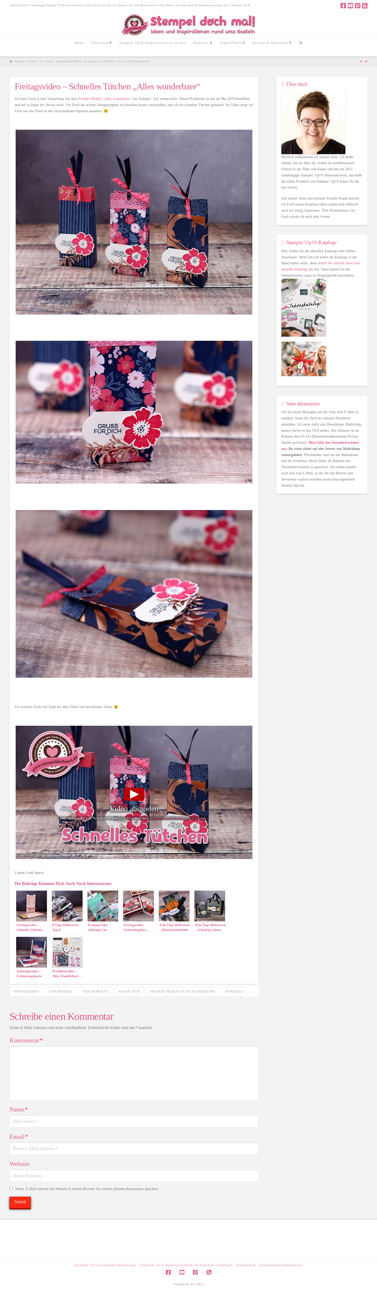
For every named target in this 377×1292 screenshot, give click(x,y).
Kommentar (26, 1040)
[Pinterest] (357, 6)
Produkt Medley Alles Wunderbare (182, 991)
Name (18, 1109)
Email (18, 1136)
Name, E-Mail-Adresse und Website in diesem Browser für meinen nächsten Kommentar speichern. (87, 1189)
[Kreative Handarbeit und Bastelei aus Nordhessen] (188, 25)
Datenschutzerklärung (281, 1265)
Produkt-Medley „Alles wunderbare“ (104, 99)
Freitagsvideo (26, 991)
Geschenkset (61, 991)
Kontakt (225, 1265)
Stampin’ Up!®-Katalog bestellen (105, 1265)
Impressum (246, 1265)
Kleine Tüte (129, 991)
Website (19, 1164)
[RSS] (365, 6)
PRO (200, 1284)
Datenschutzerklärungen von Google (177, 818)
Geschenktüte (96, 991)
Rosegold (234, 991)
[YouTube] (350, 6)
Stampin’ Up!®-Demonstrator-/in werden (176, 1265)
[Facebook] (343, 6)
